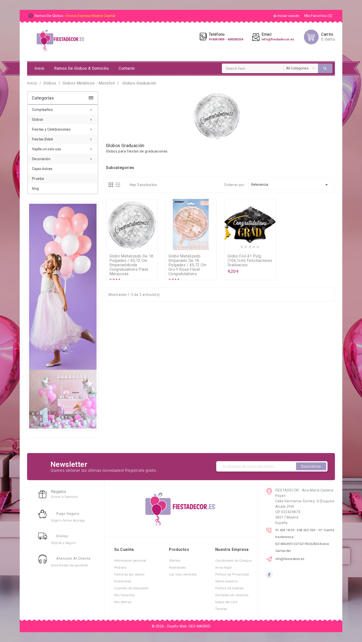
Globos (62, 119)
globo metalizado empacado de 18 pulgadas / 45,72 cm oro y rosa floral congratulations (187, 265)
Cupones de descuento (131, 588)
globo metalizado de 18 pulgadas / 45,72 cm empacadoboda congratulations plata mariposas (131, 265)
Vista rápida (141, 245)
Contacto (127, 68)
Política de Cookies (229, 588)
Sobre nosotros (226, 581)
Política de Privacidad (232, 574)
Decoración (62, 159)
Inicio (39, 68)
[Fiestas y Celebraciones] (63, 316)
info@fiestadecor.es (290, 559)
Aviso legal (223, 567)
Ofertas (175, 560)
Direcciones (123, 581)
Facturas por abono (129, 574)
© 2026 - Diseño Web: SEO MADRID (181, 626)
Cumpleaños (62, 110)
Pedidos (120, 567)
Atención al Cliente (73, 558)
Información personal (130, 560)
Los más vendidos (183, 574)
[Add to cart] (121, 245)
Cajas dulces (42, 169)
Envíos (62, 536)
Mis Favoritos (124, 595)
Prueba (38, 179)
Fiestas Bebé (62, 139)
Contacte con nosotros (232, 595)
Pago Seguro (67, 514)
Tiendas (221, 609)
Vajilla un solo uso (62, 149)
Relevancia (290, 185)
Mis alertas (123, 602)
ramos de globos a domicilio (81, 68)
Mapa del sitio (226, 602)
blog (35, 188)
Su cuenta (124, 549)
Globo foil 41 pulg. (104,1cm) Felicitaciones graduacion (250, 260)
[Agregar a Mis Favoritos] (131, 245)
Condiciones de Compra (233, 560)
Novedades (177, 567)
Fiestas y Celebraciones (62, 129)
